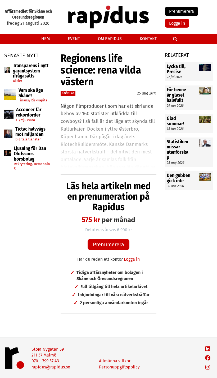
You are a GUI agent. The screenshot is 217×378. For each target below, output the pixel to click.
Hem (45, 38)
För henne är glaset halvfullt (176, 95)
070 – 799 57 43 (45, 360)
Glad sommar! (175, 121)
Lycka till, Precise (176, 69)
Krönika (68, 93)
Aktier (17, 81)
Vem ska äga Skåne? (31, 93)
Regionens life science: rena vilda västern (101, 70)
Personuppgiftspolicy (119, 367)
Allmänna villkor (114, 360)
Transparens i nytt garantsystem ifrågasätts (30, 71)
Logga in (177, 23)
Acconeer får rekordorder (29, 112)
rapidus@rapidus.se (50, 367)
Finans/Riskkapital (33, 100)
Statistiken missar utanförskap (177, 149)
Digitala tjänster (28, 139)
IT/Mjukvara (25, 120)
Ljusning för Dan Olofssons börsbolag (30, 154)
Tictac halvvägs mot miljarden (30, 132)
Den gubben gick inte (178, 178)
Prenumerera (181, 11)
